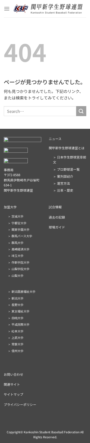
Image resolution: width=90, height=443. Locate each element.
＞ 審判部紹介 (63, 176)
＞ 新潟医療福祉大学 (22, 291)
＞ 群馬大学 (16, 242)
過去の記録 (57, 217)
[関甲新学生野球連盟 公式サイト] (48, 9)
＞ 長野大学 (16, 304)
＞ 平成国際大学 (19, 324)
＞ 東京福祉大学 (19, 311)
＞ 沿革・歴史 (63, 190)
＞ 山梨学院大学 (19, 269)
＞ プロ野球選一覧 (66, 169)
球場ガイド (57, 227)
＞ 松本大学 (16, 331)
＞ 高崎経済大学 (19, 249)
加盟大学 (10, 207)
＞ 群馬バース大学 (20, 236)
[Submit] (81, 111)
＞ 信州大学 (16, 351)
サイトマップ (13, 394)
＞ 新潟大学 (16, 298)
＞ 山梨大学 (16, 275)
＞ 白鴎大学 (16, 318)
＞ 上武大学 (16, 337)
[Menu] (7, 8)
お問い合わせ (13, 374)
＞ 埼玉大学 (16, 255)
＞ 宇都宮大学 (17, 223)
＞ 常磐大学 (16, 344)
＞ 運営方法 (61, 183)
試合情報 (55, 207)
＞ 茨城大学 (16, 216)
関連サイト (12, 384)
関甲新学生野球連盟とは (66, 148)
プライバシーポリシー (20, 404)
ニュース (55, 138)
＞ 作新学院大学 (19, 262)
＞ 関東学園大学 (19, 229)
